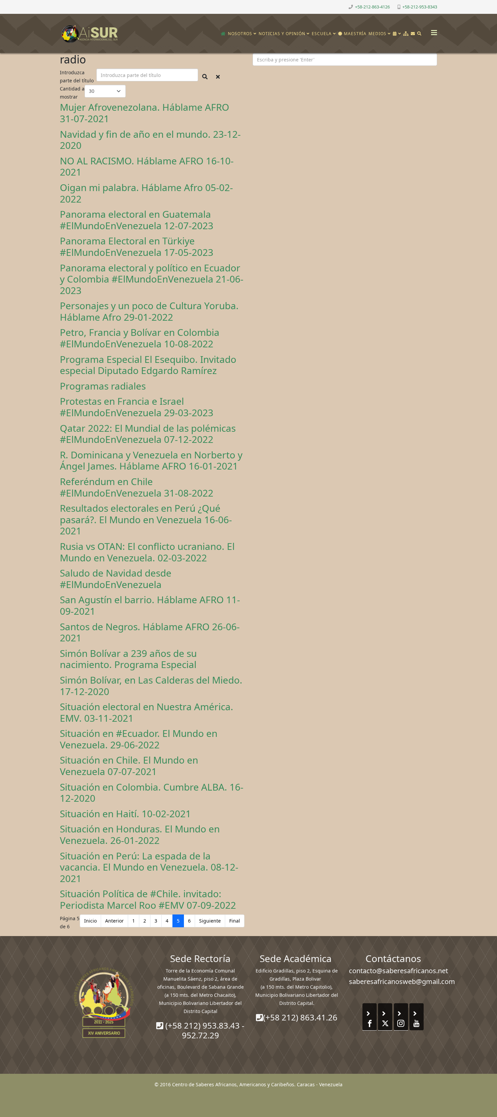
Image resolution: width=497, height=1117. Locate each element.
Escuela (322, 33)
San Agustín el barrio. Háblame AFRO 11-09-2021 (150, 605)
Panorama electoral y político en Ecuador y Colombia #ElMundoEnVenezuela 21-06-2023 (151, 279)
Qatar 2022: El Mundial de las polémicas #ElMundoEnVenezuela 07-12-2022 (148, 434)
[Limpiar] (218, 77)
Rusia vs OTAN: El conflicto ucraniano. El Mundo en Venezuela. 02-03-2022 (147, 552)
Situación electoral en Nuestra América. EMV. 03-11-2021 (146, 712)
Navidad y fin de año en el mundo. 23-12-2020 (150, 140)
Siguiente (210, 920)
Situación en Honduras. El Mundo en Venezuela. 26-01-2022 (140, 834)
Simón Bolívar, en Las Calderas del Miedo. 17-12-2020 (151, 685)
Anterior (114, 920)
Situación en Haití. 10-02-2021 (125, 813)
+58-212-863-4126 (372, 7)
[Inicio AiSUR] (104, 1002)
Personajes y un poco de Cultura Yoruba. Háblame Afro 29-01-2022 (149, 311)
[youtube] (79, 6)
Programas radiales (103, 385)
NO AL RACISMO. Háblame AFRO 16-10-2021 (147, 166)
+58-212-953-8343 (419, 7)
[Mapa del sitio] (406, 34)
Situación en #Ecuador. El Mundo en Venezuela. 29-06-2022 (138, 739)
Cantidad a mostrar (72, 92)
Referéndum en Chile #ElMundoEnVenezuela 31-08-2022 (136, 487)
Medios (377, 33)
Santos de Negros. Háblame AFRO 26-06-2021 (150, 632)
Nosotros (240, 33)
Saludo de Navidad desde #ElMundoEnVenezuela (115, 578)
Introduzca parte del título (77, 76)
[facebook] (62, 6)
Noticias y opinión (282, 33)
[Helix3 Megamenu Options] (432, 30)
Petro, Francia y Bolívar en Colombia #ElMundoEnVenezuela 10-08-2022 (139, 338)
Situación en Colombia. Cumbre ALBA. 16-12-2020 (151, 792)
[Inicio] (223, 34)
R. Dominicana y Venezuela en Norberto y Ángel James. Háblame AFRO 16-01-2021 (151, 460)
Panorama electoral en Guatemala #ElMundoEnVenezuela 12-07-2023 (136, 220)
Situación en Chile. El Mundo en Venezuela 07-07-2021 (129, 765)
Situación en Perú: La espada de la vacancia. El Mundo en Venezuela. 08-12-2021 (149, 867)
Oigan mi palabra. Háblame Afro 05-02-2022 (146, 193)
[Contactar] (413, 34)
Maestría (354, 33)
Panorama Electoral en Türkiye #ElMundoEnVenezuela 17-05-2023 (136, 246)
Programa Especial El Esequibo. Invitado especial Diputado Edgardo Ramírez (148, 365)
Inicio (90, 920)
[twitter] (71, 6)
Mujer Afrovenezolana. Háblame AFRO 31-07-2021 (144, 113)
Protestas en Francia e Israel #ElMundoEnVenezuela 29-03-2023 (136, 407)
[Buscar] (419, 34)
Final (234, 920)
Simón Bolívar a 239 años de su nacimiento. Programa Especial (128, 659)
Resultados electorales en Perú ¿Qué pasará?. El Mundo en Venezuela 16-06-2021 (146, 519)
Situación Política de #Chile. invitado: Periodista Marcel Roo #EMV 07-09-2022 (148, 899)
